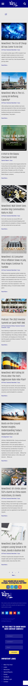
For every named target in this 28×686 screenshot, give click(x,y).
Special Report (5, 160)
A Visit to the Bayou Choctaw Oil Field (10, 155)
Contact (6, 681)
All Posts (3, 50)
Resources (7, 669)
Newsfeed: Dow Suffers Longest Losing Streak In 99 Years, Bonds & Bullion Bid (13, 547)
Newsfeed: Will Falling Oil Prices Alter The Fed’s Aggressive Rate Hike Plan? (13, 376)
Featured (8, 50)
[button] (3, 4)
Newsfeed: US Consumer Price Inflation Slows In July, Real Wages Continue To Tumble (13, 262)
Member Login (8, 679)
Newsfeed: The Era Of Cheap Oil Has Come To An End (13, 45)
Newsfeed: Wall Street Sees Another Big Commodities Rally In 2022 (13, 209)
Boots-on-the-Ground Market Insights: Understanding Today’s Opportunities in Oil (11, 429)
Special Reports (8, 672)
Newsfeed (13, 50)
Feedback (6, 677)
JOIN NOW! (14, 652)
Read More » (4, 65)
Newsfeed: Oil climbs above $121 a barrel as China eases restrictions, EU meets (13, 492)
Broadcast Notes (10, 326)
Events (5, 674)
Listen (5, 667)
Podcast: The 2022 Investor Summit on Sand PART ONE (13, 321)
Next (14, 575)
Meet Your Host (8, 664)
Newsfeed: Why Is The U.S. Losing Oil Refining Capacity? (12, 96)
